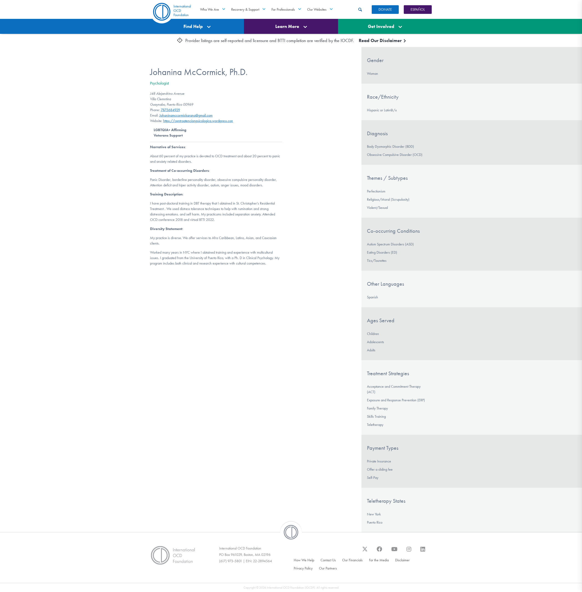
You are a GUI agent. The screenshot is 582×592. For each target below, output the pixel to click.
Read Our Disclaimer (381, 40)
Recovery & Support (245, 9)
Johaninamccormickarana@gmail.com (186, 115)
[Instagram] (408, 551)
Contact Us (328, 560)
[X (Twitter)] (365, 551)
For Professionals (283, 9)
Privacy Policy (303, 568)
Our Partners (328, 568)
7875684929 (170, 110)
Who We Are (209, 9)
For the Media (379, 560)
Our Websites (316, 9)
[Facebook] (379, 551)
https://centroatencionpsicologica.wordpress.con (198, 121)
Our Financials (352, 560)
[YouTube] (394, 551)
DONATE (385, 9)
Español (418, 9)
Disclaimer (402, 560)
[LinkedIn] (422, 551)
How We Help (304, 560)
